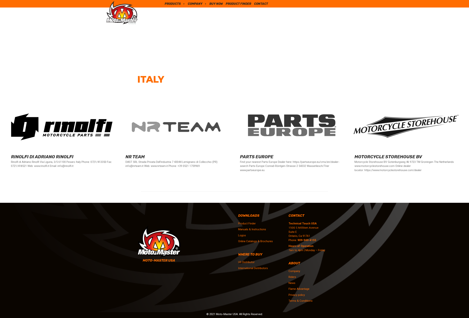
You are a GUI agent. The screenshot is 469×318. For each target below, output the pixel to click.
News (292, 283)
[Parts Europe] (291, 137)
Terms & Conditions (301, 300)
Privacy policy (297, 295)
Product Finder (238, 3)
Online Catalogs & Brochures (255, 241)
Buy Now (216, 3)
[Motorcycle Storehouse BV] (406, 137)
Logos (242, 235)
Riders (292, 277)
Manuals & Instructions (252, 229)
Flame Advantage (299, 289)
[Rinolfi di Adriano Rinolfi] (62, 137)
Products (173, 3)
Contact (261, 3)
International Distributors (253, 268)
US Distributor (246, 262)
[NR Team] (177, 137)
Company (195, 3)
